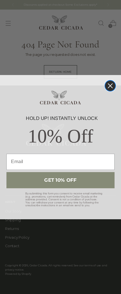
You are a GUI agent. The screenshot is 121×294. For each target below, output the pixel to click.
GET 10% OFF (60, 180)
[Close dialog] (110, 85)
